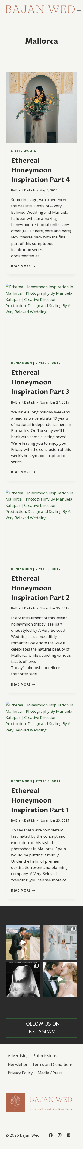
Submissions (45, 1055)
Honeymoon (21, 363)
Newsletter (17, 1064)
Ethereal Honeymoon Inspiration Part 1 (40, 800)
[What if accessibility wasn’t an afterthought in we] (23, 979)
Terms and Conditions (52, 1064)
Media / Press (50, 1072)
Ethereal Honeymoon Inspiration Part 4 (40, 170)
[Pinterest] (68, 1135)
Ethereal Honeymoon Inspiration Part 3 (40, 382)
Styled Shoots (23, 150)
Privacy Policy (20, 1072)
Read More (23, 266)
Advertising (18, 1055)
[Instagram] (59, 1135)
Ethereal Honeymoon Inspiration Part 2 (40, 588)
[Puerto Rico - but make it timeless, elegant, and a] (60, 942)
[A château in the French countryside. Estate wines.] (60, 979)
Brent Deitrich (25, 190)
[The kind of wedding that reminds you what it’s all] (23, 942)
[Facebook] (50, 1135)
